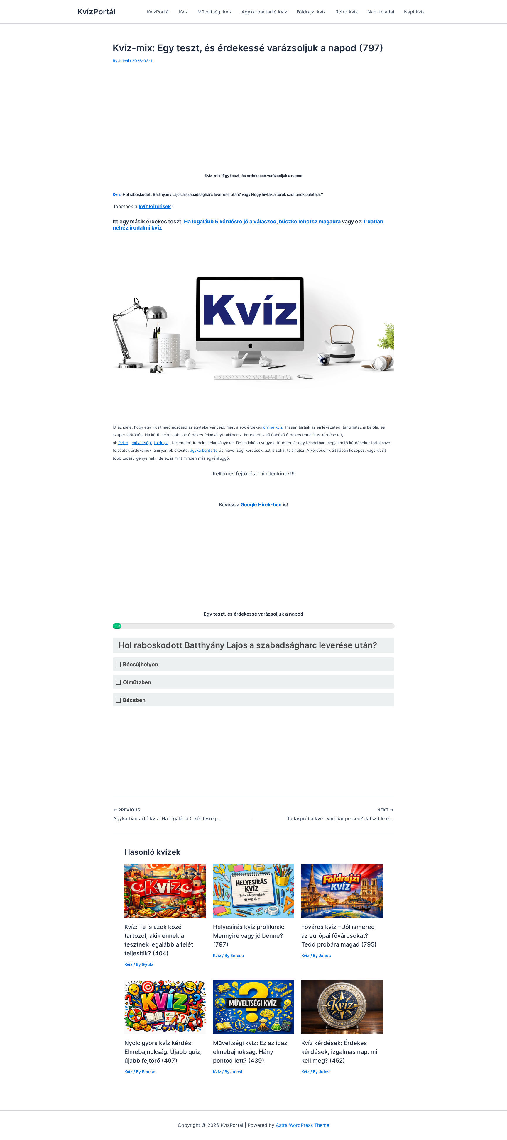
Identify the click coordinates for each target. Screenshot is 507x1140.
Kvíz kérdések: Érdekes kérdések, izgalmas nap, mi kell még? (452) (339, 1051)
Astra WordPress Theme (302, 1125)
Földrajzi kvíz (311, 12)
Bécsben (134, 700)
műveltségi (142, 442)
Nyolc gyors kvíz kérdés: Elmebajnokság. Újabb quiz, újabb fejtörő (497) (163, 1051)
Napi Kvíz (414, 12)
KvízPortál (96, 11)
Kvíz (183, 12)
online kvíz (273, 427)
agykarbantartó (204, 450)
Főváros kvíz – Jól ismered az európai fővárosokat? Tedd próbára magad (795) (339, 935)
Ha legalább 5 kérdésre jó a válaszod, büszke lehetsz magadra (263, 221)
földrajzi (161, 442)
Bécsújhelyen (140, 664)
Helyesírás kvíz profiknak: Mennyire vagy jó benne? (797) (249, 935)
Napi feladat (381, 12)
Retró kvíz (346, 12)
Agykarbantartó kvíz (264, 12)
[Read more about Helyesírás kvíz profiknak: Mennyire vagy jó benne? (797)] (253, 890)
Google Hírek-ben (261, 504)
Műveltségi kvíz (214, 12)
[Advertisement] (253, 114)
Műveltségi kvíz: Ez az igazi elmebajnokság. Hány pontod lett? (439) (251, 1051)
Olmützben (137, 682)
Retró (123, 442)
